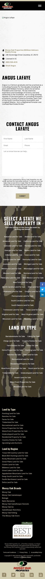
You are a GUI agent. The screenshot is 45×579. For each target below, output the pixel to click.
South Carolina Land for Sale (22, 300)
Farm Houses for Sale (15, 345)
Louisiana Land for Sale (12, 264)
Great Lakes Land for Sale (12, 470)
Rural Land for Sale (36, 368)
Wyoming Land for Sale (33, 319)
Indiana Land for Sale (13, 255)
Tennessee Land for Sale (13, 310)
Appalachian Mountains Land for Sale (17, 473)
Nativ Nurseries (8, 501)
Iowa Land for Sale (32, 255)
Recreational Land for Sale (22, 359)
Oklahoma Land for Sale (12, 291)
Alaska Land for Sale (33, 236)
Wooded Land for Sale (22, 386)
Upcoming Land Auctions (12, 443)
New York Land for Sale (22, 282)
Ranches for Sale (14, 354)
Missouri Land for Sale (12, 273)
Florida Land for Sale (33, 246)
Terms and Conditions (9, 552)
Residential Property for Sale (22, 364)
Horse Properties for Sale (12, 350)
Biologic (5, 498)
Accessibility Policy (36, 552)
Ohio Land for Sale (35, 287)
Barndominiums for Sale (15, 336)
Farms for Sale (32, 345)
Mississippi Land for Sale (33, 268)
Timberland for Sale (10, 373)
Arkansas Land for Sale (12, 241)
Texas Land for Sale (34, 310)
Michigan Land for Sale (33, 264)
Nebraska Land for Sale (10, 278)
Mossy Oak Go (8, 507)
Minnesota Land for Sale (11, 268)
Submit (22, 196)
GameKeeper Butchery (11, 510)
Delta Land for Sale (9, 482)
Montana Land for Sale (33, 273)
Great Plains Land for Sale (12, 461)
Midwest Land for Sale (11, 467)
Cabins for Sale (33, 336)
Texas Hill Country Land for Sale (15, 453)
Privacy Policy (22, 188)
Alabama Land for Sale (13, 236)
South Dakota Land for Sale (22, 305)
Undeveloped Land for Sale (32, 373)
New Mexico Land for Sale (33, 278)
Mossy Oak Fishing (9, 513)
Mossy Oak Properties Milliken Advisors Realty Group (21, 51)
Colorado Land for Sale (13, 246)
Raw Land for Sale (30, 354)
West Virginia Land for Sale (32, 314)
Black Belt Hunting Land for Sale (15, 456)
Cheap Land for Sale (11, 341)
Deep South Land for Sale (12, 476)
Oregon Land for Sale (33, 291)
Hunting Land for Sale (34, 350)
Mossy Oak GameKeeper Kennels (15, 504)
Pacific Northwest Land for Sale (15, 479)
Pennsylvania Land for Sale (22, 296)
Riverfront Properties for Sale (13, 368)
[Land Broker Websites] (26, 557)
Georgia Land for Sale (13, 250)
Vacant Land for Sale (22, 377)
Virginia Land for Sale (10, 314)
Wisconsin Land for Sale (12, 319)
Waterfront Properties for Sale (22, 382)
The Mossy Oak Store (11, 516)
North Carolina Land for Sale (13, 287)
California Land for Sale (33, 241)
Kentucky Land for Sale (32, 259)
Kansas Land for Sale (12, 259)
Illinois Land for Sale (32, 250)
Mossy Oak (6, 492)
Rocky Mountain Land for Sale (14, 459)
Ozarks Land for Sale (10, 464)
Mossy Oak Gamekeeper (12, 495)
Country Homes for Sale (32, 341)
